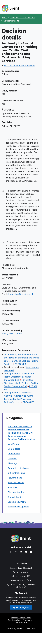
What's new (14, 444)
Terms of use (21, 622)
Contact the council (21, 572)
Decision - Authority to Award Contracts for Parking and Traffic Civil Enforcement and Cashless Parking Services (21, 433)
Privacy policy (28, 620)
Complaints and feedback (21, 568)
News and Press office (21, 580)
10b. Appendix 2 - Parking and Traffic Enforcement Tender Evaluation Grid (19, 376)
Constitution (14, 453)
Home (4, 17)
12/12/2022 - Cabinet (12, 333)
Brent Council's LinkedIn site (21, 552)
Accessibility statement (21, 618)
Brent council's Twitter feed (26, 552)
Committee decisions (18, 468)
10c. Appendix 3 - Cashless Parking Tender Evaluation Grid (21, 386)
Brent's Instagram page (16, 552)
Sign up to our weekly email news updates (21, 585)
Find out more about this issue (19, 65)
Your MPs (12, 487)
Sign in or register (21, 607)
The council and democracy (22, 17)
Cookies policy (14, 620)
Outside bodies (15, 497)
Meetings (12, 463)
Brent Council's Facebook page (11, 552)
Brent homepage (21, 538)
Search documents (17, 501)
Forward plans (15, 477)
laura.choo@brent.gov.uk (20, 294)
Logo (10, 8)
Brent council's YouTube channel (31, 552)
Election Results (16, 492)
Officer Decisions (16, 472)
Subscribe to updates (18, 506)
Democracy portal (11, 21)
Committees (14, 448)
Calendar (12, 458)
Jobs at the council (20, 576)
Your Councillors (16, 482)
